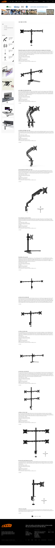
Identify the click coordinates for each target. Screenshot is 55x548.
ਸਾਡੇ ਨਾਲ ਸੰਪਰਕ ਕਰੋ (36, 1)
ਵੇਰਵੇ (20, 103)
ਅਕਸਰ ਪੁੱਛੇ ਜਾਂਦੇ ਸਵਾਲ (30, 1)
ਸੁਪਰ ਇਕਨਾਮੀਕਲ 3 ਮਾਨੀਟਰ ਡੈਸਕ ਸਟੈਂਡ (23, 371)
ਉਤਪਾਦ (13, 1)
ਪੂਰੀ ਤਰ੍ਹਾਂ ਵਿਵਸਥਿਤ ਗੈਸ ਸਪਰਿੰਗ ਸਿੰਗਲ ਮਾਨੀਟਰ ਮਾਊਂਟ (25, 169)
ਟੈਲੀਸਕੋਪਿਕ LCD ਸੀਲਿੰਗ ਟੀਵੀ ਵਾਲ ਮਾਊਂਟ (11, 51)
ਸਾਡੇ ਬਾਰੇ (22, 1)
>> (37, 516)
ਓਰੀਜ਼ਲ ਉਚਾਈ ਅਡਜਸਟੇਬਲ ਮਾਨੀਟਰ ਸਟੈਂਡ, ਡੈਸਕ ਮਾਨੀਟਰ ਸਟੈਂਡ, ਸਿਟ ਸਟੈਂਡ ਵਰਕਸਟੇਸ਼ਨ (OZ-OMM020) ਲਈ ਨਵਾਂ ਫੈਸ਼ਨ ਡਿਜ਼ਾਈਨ (34, 50)
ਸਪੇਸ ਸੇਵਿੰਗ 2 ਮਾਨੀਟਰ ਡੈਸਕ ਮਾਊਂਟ (22, 331)
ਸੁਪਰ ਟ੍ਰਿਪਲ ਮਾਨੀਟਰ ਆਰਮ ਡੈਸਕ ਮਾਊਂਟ (23, 297)
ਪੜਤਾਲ (19, 103)
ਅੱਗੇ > (35, 516)
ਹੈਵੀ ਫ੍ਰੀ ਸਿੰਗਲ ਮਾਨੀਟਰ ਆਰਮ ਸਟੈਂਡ (23, 257)
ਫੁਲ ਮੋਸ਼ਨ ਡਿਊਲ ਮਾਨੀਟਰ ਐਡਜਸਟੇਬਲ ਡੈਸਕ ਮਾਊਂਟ (24, 90)
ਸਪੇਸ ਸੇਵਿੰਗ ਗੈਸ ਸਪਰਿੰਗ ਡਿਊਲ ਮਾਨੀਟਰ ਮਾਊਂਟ (24, 130)
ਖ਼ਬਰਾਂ (19, 1)
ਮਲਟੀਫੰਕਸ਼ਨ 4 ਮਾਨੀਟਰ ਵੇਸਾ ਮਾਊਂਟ (22, 412)
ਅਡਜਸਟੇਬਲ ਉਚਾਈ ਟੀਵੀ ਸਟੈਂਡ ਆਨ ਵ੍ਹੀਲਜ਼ (11, 57)
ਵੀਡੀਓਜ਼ (16, 1)
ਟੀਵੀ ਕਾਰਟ (5, 29)
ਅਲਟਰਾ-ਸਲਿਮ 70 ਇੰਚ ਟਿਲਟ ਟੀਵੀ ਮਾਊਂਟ (11, 45)
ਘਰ (10, 1)
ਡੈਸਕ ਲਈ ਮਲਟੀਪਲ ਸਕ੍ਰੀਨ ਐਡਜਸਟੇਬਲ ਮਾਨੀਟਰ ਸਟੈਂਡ (25, 460)
